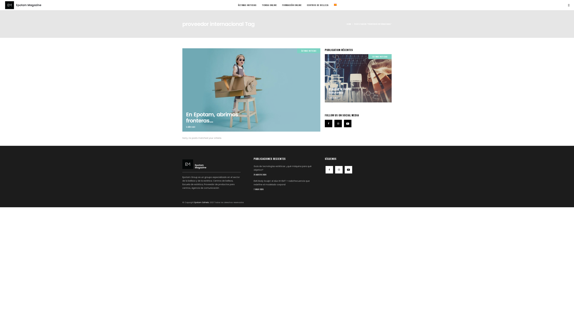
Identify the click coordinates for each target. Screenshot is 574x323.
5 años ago (190, 127)
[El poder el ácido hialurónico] (358, 78)
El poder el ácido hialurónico (340, 91)
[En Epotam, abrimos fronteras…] (251, 90)
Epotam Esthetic (201, 202)
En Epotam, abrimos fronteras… (212, 117)
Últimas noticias (308, 50)
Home (349, 24)
